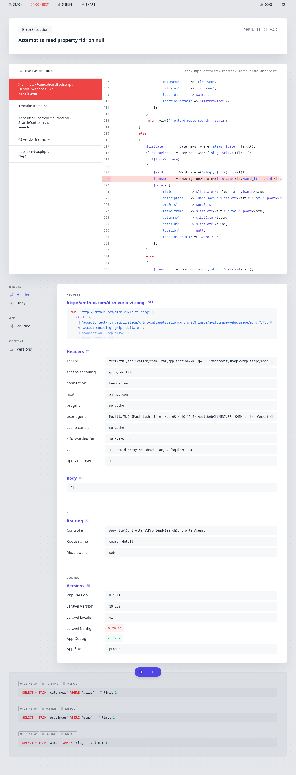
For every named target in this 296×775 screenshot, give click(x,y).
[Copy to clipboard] (272, 312)
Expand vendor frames (38, 71)
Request (16, 287)
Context (16, 341)
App (12, 318)
